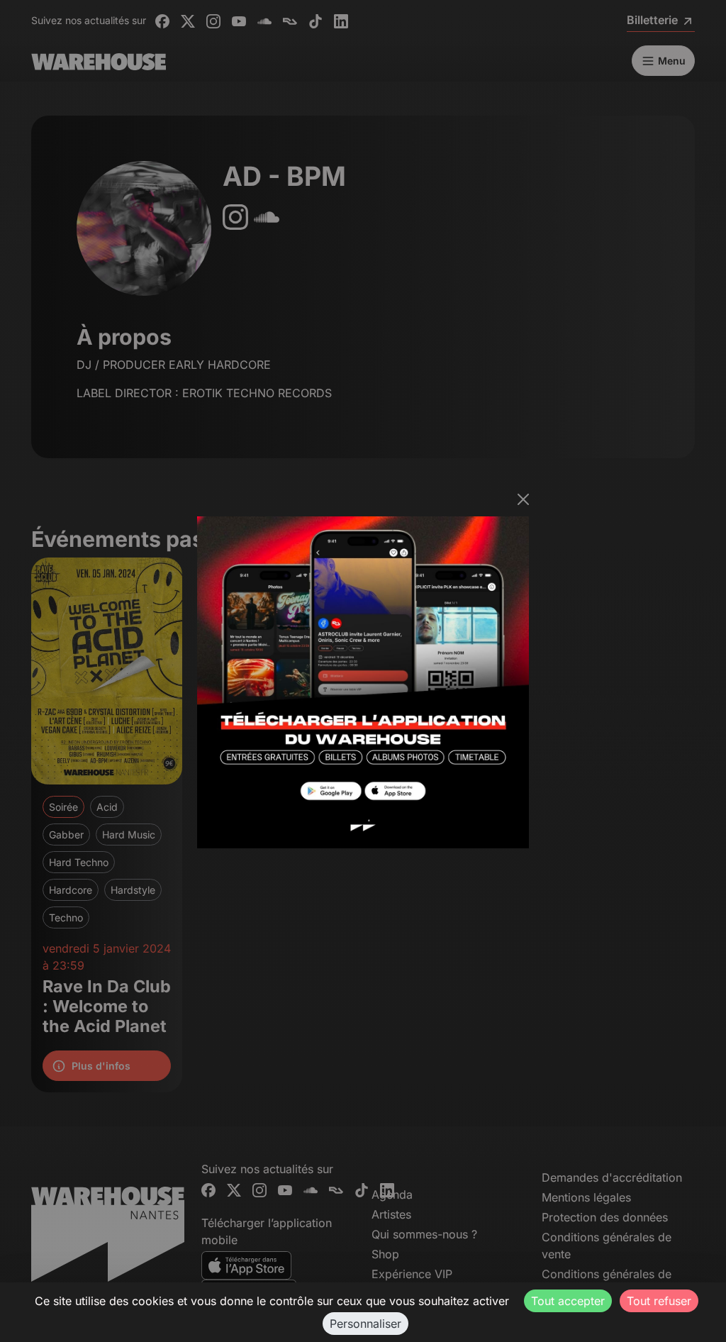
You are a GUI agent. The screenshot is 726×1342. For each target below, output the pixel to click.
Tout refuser (659, 1301)
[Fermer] (523, 499)
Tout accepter (568, 1301)
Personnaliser (365, 1323)
